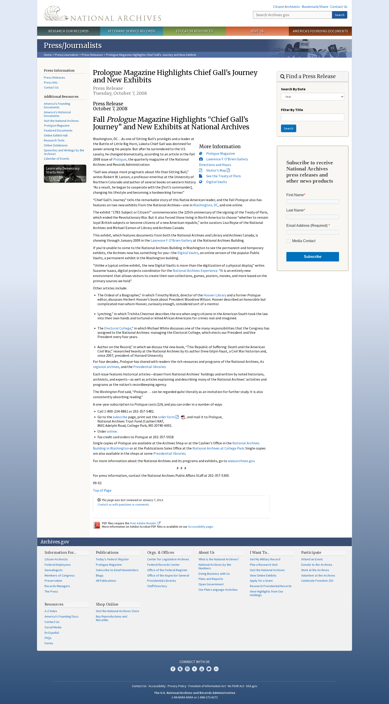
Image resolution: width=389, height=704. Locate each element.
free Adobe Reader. (143, 523)
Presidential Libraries (161, 581)
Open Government (211, 584)
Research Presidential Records (271, 586)
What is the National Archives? (219, 559)
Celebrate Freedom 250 (317, 581)
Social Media (53, 627)
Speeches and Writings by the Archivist (64, 152)
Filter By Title (292, 109)
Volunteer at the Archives (318, 575)
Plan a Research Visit (264, 565)
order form (166, 417)
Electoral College (117, 328)
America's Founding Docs (62, 616)
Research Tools (54, 140)
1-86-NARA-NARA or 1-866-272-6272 (195, 697)
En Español (52, 633)
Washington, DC (205, 205)
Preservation (53, 581)
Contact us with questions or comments (123, 504)
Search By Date (293, 89)
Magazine (57, 125)
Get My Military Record (265, 559)
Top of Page (102, 490)
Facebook (173, 669)
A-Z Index (51, 611)
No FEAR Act (236, 686)
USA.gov (251, 686)
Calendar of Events (56, 159)
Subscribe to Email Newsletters (117, 570)
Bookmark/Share (315, 6)
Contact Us (338, 6)
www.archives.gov (241, 461)
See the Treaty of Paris (223, 176)
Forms (49, 643)
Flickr (216, 669)
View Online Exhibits (263, 575)
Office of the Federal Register (167, 570)
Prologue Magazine (109, 565)
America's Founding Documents (320, 31)
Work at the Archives (315, 570)
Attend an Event (312, 559)
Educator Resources (194, 31)
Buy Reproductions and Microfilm (111, 618)
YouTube (201, 669)
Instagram (187, 669)
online (112, 431)
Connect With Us (195, 661)
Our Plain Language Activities (218, 590)
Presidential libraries (149, 366)
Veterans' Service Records (131, 31)
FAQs (48, 638)
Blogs (100, 575)
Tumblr (194, 669)
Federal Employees (58, 565)
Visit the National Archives (61, 121)
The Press (51, 591)
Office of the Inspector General (168, 575)
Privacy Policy (177, 686)
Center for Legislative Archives (168, 559)
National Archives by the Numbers (215, 566)
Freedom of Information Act (207, 686)
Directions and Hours (215, 164)
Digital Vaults (216, 181)
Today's (112, 559)
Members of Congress (60, 575)
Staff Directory (157, 586)
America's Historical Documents (57, 114)
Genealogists (54, 570)
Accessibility (157, 686)
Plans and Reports (211, 579)
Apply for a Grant (261, 581)
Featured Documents (58, 130)
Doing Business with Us (214, 574)
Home (48, 55)
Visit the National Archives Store (117, 611)
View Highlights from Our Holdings (266, 593)
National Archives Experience (195, 270)
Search (339, 15)
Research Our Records (68, 31)
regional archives (106, 366)
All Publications (106, 581)
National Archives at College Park (218, 448)
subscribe (120, 417)
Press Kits (51, 82)
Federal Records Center (163, 565)
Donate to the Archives (316, 565)
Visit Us (257, 31)
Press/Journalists (67, 55)
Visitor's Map (216, 170)
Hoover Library (215, 295)
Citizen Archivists (286, 6)
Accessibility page (200, 527)
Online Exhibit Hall (56, 135)
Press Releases (92, 55)
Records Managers (57, 586)
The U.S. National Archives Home (102, 13)
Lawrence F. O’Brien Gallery (227, 159)
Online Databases (56, 145)
